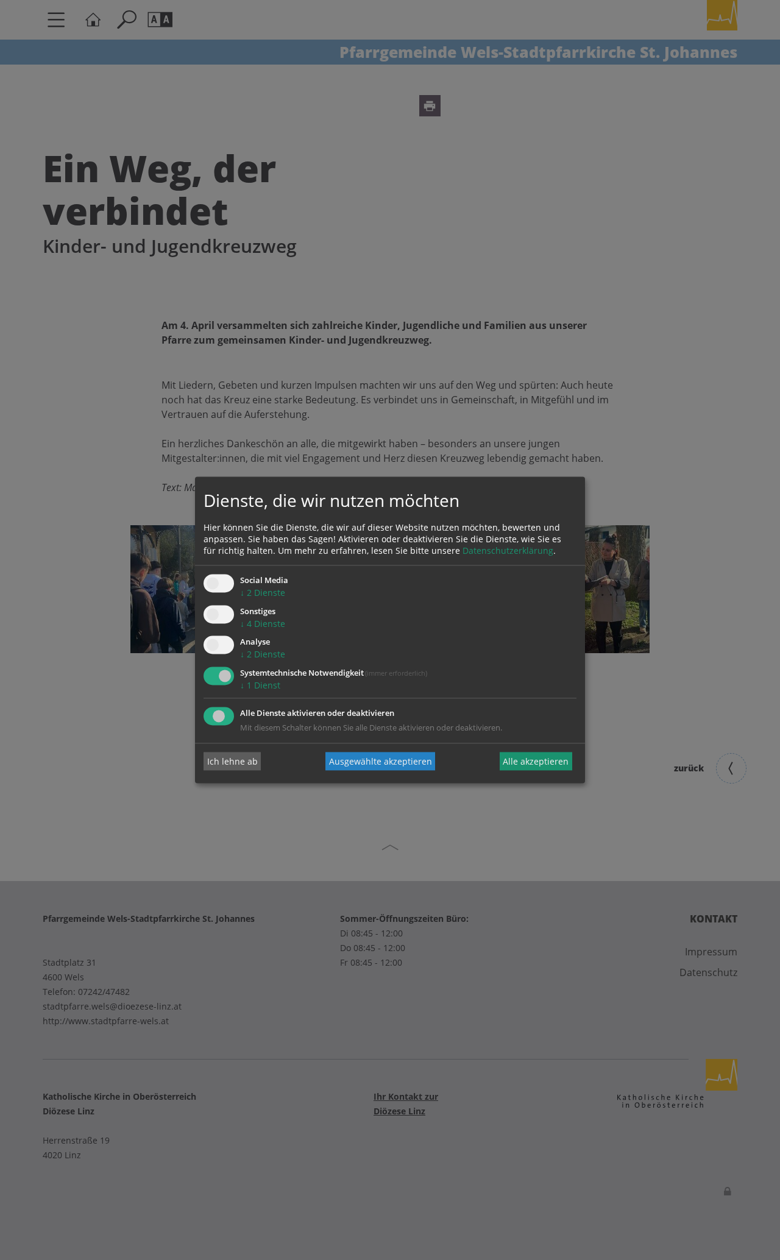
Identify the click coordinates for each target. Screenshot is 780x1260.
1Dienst (260, 686)
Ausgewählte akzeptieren (380, 761)
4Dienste (262, 623)
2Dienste (262, 592)
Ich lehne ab (232, 761)
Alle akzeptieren (536, 761)
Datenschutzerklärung (508, 550)
